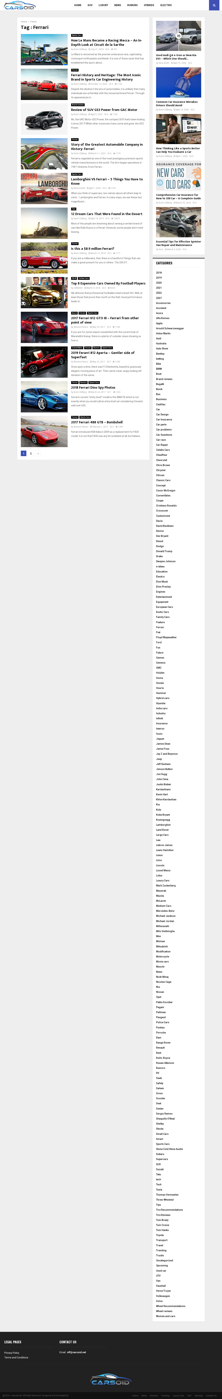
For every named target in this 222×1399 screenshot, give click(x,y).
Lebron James (164, 845)
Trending (161, 1250)
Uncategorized (164, 1260)
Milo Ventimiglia (165, 931)
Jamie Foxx (162, 748)
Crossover (162, 510)
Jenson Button (164, 769)
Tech (158, 1184)
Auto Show (162, 348)
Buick (159, 389)
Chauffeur (161, 455)
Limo (159, 860)
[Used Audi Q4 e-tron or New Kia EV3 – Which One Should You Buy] (178, 36)
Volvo (159, 1301)
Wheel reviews (164, 1311)
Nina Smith (164, 63)
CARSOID (78, 288)
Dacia (159, 521)
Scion (159, 1093)
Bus (158, 394)
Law (158, 840)
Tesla (159, 1189)
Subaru (160, 1154)
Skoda (159, 1128)
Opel (158, 997)
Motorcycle (162, 956)
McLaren (161, 900)
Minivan (160, 941)
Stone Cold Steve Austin (169, 1149)
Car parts (161, 424)
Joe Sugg (161, 774)
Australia (161, 343)
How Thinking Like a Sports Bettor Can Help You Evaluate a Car (178, 150)
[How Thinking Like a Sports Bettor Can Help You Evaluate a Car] (178, 129)
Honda (160, 683)
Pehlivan (161, 1012)
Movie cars (162, 961)
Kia (158, 804)
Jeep (159, 759)
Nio (158, 987)
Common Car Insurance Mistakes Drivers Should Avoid (177, 104)
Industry (160, 713)
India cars (162, 708)
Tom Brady (162, 1220)
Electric (166, 5)
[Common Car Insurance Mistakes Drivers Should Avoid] (178, 82)
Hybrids (149, 5)
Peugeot (161, 1017)
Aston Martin (163, 333)
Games (160, 657)
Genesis (160, 662)
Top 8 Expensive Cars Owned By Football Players (108, 283)
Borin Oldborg (80, 49)
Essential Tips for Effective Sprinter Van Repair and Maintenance (178, 243)
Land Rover (162, 829)
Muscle (160, 966)
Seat (158, 1103)
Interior (160, 728)
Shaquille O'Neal (165, 1118)
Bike (158, 363)
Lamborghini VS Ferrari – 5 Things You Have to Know (107, 181)
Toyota (160, 1235)
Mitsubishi (162, 946)
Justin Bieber (163, 784)
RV (157, 1073)
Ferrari (75, 70)
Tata (158, 1174)
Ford (159, 642)
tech (158, 1179)
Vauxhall (161, 1285)
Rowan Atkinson (165, 1063)
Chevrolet (161, 460)
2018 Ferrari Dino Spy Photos (93, 388)
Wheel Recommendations (170, 1306)
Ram (158, 1037)
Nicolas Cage (163, 982)
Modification (163, 951)
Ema (161, 249)
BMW (159, 368)
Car (158, 409)
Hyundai (160, 703)
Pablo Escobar (164, 1002)
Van (158, 1280)
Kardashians (163, 789)
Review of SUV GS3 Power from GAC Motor (104, 110)
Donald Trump (164, 551)
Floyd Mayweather (166, 637)
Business (161, 399)
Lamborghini (163, 824)
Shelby (160, 1123)
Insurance (162, 723)
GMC (158, 667)
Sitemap (199, 1395)
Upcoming (162, 1265)
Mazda (160, 895)
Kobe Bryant (163, 814)
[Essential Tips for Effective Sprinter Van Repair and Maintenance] (178, 222)
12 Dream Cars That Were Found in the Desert (106, 214)
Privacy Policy (11, 1352)
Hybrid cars (162, 698)
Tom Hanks (162, 1230)
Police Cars (162, 1022)
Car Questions (164, 434)
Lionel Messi (163, 870)
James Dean (163, 743)
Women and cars (165, 1316)
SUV (90, 5)
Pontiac (160, 1027)
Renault (160, 1047)
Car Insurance (164, 419)
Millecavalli (162, 926)
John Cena (162, 779)
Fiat (158, 632)
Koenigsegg (163, 819)
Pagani (160, 1007)
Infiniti (159, 718)
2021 (159, 287)
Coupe (159, 500)
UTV (158, 1275)
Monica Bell (79, 188)
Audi (158, 338)
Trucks (160, 1255)
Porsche (161, 1032)
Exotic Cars (162, 612)
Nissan (160, 992)
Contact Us (211, 1395)
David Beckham (165, 526)
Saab (159, 1078)
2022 (159, 292)
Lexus (159, 855)
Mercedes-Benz (165, 911)
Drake (159, 556)
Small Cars (162, 1134)
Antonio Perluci (81, 327)
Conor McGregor (166, 490)
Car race (161, 439)
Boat (158, 373)
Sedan (159, 1108)
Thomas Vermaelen (167, 1194)
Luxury (103, 5)
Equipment (162, 602)
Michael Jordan (165, 921)
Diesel (159, 541)
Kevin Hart (162, 794)
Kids (158, 809)
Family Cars (163, 617)
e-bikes (160, 566)
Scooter (160, 1098)
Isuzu (159, 733)
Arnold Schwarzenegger (170, 328)
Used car (161, 1270)
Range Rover (163, 1042)
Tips (73, 209)
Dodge (160, 546)
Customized (163, 515)
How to (160, 688)
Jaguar (160, 738)
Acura (74, 313)
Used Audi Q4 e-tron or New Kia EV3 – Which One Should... (176, 57)
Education (162, 571)
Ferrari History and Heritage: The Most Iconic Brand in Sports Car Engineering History (106, 77)
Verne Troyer (163, 1290)
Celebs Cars (84, 278)
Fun (158, 647)
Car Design (162, 414)
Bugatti (160, 384)
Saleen (160, 1088)
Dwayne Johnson (166, 561)
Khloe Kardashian (166, 799)
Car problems (164, 429)
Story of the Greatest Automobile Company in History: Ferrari (107, 147)
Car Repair (162, 444)
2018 (74, 278)
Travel (159, 1245)
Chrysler (161, 470)
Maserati (161, 890)
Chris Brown (163, 465)
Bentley (160, 353)
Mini (158, 936)
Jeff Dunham (163, 764)
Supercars (162, 1159)
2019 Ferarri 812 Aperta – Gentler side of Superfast (103, 355)
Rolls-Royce (163, 1058)
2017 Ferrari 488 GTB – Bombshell (97, 422)
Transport (161, 1240)
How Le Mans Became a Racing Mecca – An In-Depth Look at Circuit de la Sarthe (106, 42)
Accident (161, 308)
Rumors (132, 5)
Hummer (161, 693)
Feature (160, 622)
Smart (159, 1139)
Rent (158, 1053)
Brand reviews (78, 105)
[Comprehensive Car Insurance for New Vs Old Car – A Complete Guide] (178, 176)
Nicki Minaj (162, 976)
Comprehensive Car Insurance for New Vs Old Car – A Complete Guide (178, 197)
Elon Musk (162, 581)
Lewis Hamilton (164, 850)
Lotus (159, 875)
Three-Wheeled (165, 1199)
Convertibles (77, 348)
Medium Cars (163, 905)
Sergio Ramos (164, 1113)
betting (160, 358)
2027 (159, 298)
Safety (159, 1083)
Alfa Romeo (162, 318)
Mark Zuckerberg (166, 885)
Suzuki (160, 1169)
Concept (160, 485)
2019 (159, 277)
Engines (160, 591)
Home (77, 5)
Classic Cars (163, 480)
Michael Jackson (166, 916)
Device (160, 531)
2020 (159, 282)
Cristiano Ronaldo (166, 505)
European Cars (164, 607)
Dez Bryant (162, 536)
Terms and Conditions (16, 1357)
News (117, 5)
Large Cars (162, 834)
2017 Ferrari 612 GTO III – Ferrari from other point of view (105, 320)
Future (159, 652)
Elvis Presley (163, 586)
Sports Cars (77, 35)
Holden (160, 672)
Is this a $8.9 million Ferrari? (92, 249)
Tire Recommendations (169, 1209)
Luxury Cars (162, 880)
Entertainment (164, 597)
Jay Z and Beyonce (167, 753)
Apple (159, 323)
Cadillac (160, 404)
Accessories (163, 303)
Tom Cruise (162, 1225)
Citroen (160, 475)
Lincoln (160, 865)
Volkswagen (163, 1296)
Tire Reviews (163, 1215)
